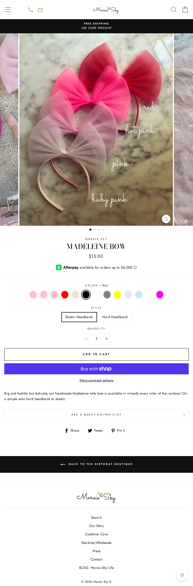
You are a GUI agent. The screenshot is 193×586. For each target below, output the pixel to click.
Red (65, 294)
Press (97, 550)
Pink (33, 294)
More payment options (97, 380)
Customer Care (96, 534)
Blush (75, 294)
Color (96, 285)
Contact (96, 559)
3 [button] (99, 230)
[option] (96, 26)
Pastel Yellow (117, 294)
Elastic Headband (79, 316)
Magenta (160, 294)
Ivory (149, 294)
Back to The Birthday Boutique (109, 467)
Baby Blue (138, 294)
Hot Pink (54, 294)
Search (96, 517)
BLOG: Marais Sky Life (96, 567)
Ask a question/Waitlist (130, 416)
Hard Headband (114, 316)
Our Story (96, 525)
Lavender (128, 294)
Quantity (96, 328)
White (96, 294)
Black (86, 294)
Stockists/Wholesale (96, 542)
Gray (107, 294)
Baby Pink (43, 294)
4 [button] (103, 230)
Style (96, 308)
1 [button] (90, 230)
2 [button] (95, 230)
